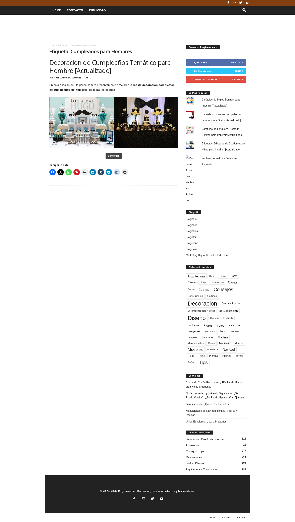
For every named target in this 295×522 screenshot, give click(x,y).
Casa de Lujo (217, 282)
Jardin (222, 331)
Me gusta (237, 62)
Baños (222, 276)
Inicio (51, 45)
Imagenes (194, 331)
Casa (203, 282)
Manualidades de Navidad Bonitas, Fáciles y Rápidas (212, 412)
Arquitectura (196, 276)
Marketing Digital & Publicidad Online (207, 255)
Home (56, 10)
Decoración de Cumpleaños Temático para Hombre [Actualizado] (110, 66)
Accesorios (192, 445)
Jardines (235, 331)
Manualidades (196, 343)
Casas (232, 282)
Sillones (239, 355)
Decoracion (202, 303)
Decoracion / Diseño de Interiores (205, 439)
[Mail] (234, 3)
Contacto (75, 10)
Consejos (223, 289)
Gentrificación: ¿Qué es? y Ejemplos (207, 404)
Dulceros (214, 318)
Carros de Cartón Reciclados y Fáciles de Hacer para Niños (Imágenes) (214, 384)
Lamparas (207, 337)
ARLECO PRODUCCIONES (67, 77)
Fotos (220, 325)
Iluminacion (235, 325)
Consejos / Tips (195, 451)
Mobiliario (224, 343)
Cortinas (212, 296)
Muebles (195, 349)
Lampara (192, 337)
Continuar (113, 155)
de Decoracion (228, 310)
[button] (244, 10)
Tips (203, 362)
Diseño (197, 318)
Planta (202, 355)
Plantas (213, 355)
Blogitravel (192, 249)
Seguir (239, 70)
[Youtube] (247, 3)
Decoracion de (231, 303)
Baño (211, 276)
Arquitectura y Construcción (202, 469)
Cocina (191, 289)
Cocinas (204, 289)
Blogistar (191, 237)
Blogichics (192, 231)
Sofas (191, 362)
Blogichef (191, 224)
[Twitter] (240, 3)
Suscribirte (235, 79)
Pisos (191, 355)
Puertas (226, 355)
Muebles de (212, 349)
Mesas (211, 343)
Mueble (239, 343)
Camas (192, 282)
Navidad (229, 349)
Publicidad (97, 10)
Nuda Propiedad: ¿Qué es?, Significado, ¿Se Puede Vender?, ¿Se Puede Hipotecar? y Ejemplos (215, 395)
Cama (234, 276)
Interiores (210, 331)
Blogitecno (192, 243)
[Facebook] (228, 3)
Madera (223, 337)
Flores (208, 325)
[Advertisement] (147, 28)
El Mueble (228, 318)
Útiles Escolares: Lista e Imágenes (206, 421)
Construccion (195, 296)
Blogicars (191, 218)
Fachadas (193, 325)
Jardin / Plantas (195, 463)
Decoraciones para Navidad (201, 311)
